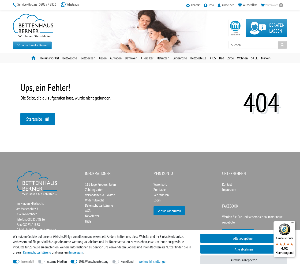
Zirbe (230, 58)
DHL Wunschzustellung (94, 261)
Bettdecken (87, 58)
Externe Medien (56, 261)
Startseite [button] (34, 119)
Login (157, 200)
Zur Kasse (160, 189)
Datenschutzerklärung (99, 205)
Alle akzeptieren (243, 238)
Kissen (102, 58)
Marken (265, 58)
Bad (221, 58)
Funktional (127, 261)
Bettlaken (131, 58)
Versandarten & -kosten (100, 195)
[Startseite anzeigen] (37, 182)
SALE (254, 58)
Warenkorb (160, 184)
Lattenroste (179, 58)
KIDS (213, 58)
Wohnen (242, 58)
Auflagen (116, 58)
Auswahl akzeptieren (244, 260)
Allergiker (147, 58)
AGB (88, 210)
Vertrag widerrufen (169, 210)
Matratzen (163, 58)
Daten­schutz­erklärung (37, 252)
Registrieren (161, 195)
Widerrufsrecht (94, 200)
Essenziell (27, 261)
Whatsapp (72, 4)
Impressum (229, 189)
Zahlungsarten (94, 189)
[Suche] (282, 45)
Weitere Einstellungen (153, 261)
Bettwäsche (69, 58)
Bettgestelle (198, 58)
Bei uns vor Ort (49, 58)
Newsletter (92, 215)
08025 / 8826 (37, 4)
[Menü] (292, 224)
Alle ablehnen (244, 249)
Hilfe (88, 221)
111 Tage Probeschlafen (100, 184)
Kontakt (227, 184)
